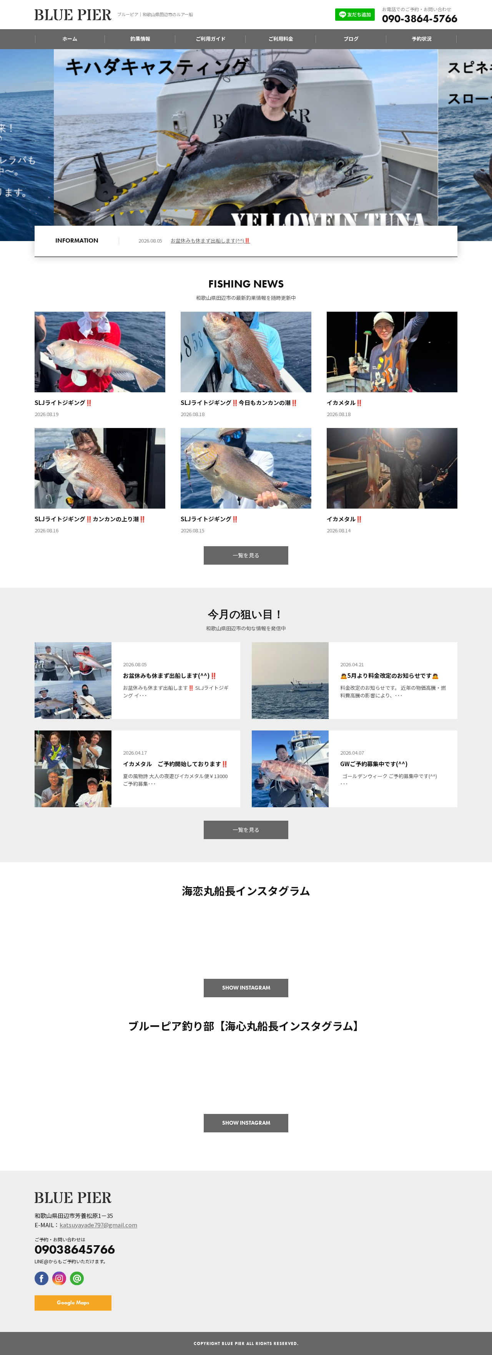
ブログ (351, 38)
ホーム (69, 38)
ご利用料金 (280, 38)
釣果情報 (140, 38)
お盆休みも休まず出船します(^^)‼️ (210, 240)
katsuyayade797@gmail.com (98, 1225)
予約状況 (422, 38)
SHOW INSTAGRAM (246, 987)
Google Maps (73, 1302)
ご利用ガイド (211, 38)
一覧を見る (246, 555)
